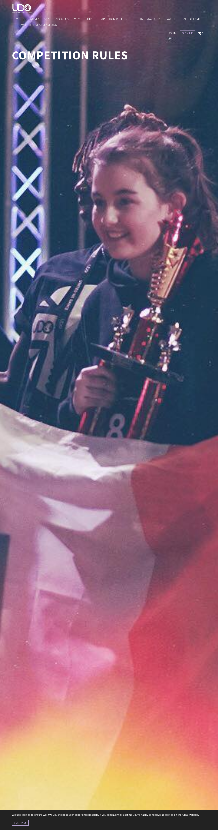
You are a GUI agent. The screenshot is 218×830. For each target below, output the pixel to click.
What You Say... (40, 19)
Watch (171, 19)
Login (172, 33)
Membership (83, 19)
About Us (62, 19)
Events (20, 19)
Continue (20, 822)
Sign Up (187, 33)
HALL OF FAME (190, 19)
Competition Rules (111, 19)
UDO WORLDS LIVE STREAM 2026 (36, 25)
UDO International (148, 19)
